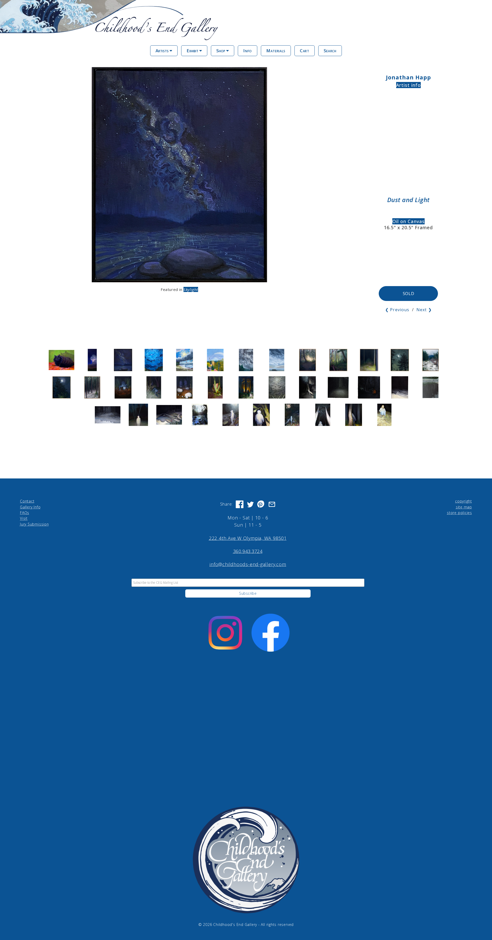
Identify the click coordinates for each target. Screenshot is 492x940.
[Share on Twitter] (250, 504)
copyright (463, 501)
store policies (459, 512)
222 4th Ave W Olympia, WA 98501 (248, 538)
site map (464, 507)
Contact (27, 501)
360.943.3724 (248, 551)
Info (247, 51)
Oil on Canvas (408, 221)
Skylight (190, 289)
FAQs (24, 512)
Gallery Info (30, 507)
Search (330, 51)
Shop (221, 51)
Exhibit (193, 51)
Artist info (408, 85)
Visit (24, 518)
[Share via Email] (272, 504)
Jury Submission (34, 524)
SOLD (408, 293)
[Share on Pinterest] (261, 504)
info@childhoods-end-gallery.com (248, 564)
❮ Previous (397, 309)
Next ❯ (424, 309)
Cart (304, 51)
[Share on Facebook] (239, 504)
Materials (275, 51)
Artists (163, 51)
